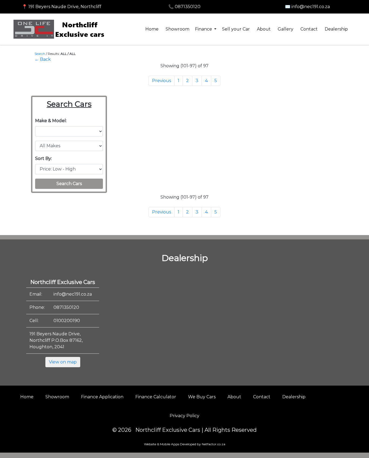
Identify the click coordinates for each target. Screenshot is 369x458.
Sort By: (43, 158)
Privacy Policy (184, 415)
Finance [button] (204, 29)
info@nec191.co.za (72, 294)
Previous (161, 80)
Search (40, 54)
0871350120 (66, 307)
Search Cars (69, 183)
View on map (63, 362)
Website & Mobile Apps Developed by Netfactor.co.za (184, 444)
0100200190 (66, 320)
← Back (43, 59)
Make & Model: (51, 120)
